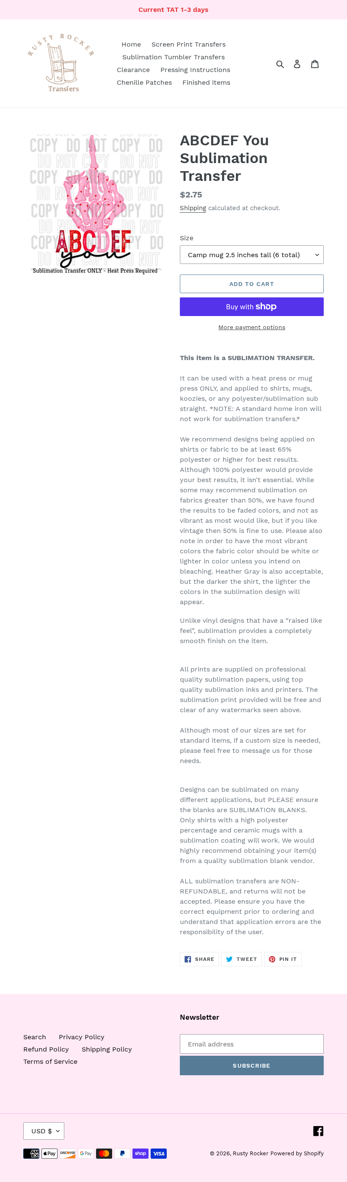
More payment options (251, 327)
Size (186, 238)
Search (34, 1037)
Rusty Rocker (250, 1153)
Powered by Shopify (297, 1153)
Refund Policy (46, 1049)
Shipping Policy (107, 1049)
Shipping (193, 208)
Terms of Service (50, 1061)
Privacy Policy (82, 1037)
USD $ (41, 1131)
